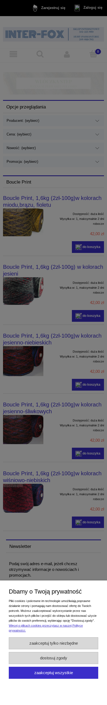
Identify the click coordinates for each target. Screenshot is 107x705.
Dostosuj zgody (53, 658)
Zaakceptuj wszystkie (53, 672)
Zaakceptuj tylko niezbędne (53, 643)
